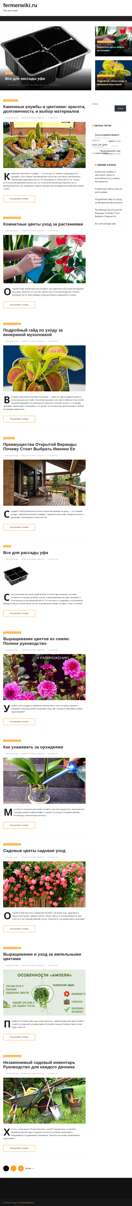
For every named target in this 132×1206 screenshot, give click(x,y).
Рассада (7, 546)
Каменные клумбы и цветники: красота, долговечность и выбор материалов (58, 77)
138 (20, 1168)
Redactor (72, 85)
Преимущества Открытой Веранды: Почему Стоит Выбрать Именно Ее (40, 446)
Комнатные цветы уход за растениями (43, 224)
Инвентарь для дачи (12, 1056)
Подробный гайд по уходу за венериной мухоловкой (33, 332)
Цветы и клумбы (29, 69)
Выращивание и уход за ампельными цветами (42, 956)
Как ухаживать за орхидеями (33, 747)
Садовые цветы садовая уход (34, 850)
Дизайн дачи (9, 438)
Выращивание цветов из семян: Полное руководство (36, 641)
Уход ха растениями (106, 42)
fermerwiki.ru (20, 5)
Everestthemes (27, 1202)
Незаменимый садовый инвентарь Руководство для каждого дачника (39, 1064)
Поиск (95, 104)
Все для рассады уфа (25, 552)
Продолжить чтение (19, 199)
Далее (28, 1168)
